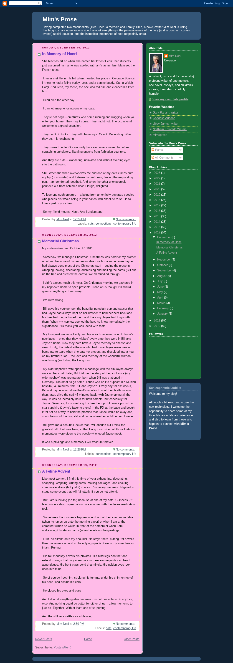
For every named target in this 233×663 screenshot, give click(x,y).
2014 (157, 221)
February (163, 308)
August (162, 276)
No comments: (126, 219)
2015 (157, 216)
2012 (157, 232)
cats (91, 223)
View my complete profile (170, 99)
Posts (158, 150)
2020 (157, 189)
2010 (157, 326)
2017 (157, 205)
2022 (157, 178)
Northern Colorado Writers (170, 129)
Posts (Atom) (62, 647)
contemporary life (124, 223)
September (164, 270)
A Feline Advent (56, 471)
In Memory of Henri (59, 54)
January (163, 313)
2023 (157, 173)
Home (88, 639)
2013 (157, 227)
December (164, 237)
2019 (157, 194)
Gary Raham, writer (165, 112)
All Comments (164, 157)
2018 (157, 200)
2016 (157, 211)
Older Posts (131, 639)
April (160, 297)
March (161, 303)
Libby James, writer (165, 123)
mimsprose (160, 135)
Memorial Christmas (60, 241)
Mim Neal (175, 56)
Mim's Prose (60, 19)
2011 (157, 320)
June (161, 286)
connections (103, 223)
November (164, 259)
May (160, 292)
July (160, 281)
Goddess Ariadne (164, 118)
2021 (157, 183)
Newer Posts (43, 639)
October (163, 265)
